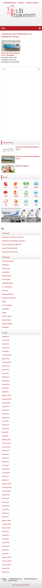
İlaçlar (4, 301)
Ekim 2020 (5, 476)
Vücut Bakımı (6, 320)
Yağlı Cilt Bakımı (7, 323)
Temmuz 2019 (6, 524)
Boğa (16, 187)
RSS (4, 580)
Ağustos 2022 (6, 395)
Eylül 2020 (5, 480)
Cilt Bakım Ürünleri (8, 261)
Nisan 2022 (5, 410)
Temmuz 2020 (6, 487)
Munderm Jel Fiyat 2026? (10, 252)
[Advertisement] (21, 22)
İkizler (26, 187)
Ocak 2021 (5, 465)
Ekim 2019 (5, 517)
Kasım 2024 (6, 347)
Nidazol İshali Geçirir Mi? (10, 248)
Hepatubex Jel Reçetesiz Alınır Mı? (13, 237)
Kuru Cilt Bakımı (7, 305)
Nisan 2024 (5, 358)
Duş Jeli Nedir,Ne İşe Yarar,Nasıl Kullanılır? (31, 220)
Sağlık (4, 312)
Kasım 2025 (6, 340)
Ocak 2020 (5, 509)
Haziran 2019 (6, 528)
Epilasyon (5, 290)
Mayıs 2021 (5, 450)
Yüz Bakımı (5, 327)
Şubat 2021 (5, 461)
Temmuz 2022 (6, 399)
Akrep (36, 196)
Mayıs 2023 (6, 366)
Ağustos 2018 (6, 557)
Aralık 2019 (5, 513)
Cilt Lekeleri (6, 272)
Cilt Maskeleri (6, 276)
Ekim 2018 (5, 550)
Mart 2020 (5, 502)
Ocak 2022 (5, 421)
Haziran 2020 (6, 491)
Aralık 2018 (5, 542)
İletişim (21, 3)
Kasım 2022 (6, 384)
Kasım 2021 (5, 428)
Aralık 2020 (5, 469)
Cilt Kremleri (6, 268)
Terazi (26, 196)
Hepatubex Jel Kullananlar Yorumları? (13, 241)
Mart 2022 (5, 414)
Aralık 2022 (5, 381)
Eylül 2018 (5, 553)
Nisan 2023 (5, 370)
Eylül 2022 (5, 392)
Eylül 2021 (5, 436)
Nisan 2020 (5, 498)
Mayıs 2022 (6, 406)
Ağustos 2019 (6, 520)
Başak (16, 196)
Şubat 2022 (5, 417)
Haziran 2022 (6, 403)
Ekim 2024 (5, 351)
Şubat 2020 (6, 506)
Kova (26, 205)
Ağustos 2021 (6, 439)
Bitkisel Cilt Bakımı (22, 166)
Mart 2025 (5, 344)
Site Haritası (12, 580)
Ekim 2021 (5, 432)
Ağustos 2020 (6, 484)
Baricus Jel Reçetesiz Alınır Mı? (11, 244)
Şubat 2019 (5, 535)
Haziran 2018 (6, 564)
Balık (36, 205)
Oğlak (16, 205)
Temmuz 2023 (6, 362)
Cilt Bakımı (5, 265)
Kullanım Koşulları (32, 3)
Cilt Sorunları (6, 279)
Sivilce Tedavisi (7, 316)
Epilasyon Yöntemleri (9, 298)
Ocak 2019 (5, 539)
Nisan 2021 (5, 454)
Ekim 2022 (5, 388)
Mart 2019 (5, 531)
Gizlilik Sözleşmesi (9, 3)
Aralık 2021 (5, 425)
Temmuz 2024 (6, 355)
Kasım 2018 (5, 546)
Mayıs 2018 (5, 568)
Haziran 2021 (6, 447)
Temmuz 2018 (6, 561)
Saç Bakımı (5, 309)
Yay (6, 205)
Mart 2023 (5, 373)
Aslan (6, 196)
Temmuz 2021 (6, 443)
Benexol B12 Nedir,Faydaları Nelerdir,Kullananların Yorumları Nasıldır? (11, 219)
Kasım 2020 (6, 473)
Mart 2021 (5, 458)
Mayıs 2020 (6, 495)
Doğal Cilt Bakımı (7, 283)
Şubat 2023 (5, 377)
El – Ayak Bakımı (7, 287)
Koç (6, 187)
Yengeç (36, 187)
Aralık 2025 (5, 336)
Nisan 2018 (5, 572)
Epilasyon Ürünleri (8, 294)
